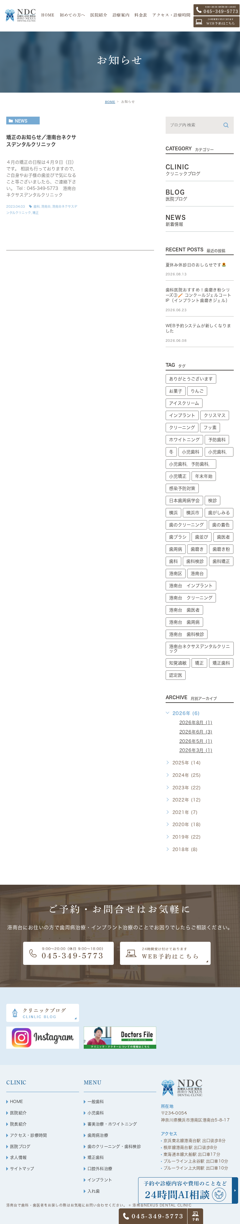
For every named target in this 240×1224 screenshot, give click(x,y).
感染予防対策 (182, 488)
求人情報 (18, 1157)
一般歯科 (96, 1102)
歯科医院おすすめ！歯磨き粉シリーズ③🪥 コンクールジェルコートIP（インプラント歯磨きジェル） (199, 295)
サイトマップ (22, 1169)
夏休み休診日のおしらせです (194, 265)
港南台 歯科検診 (186, 634)
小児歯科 (190, 452)
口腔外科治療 (100, 1169)
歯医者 (223, 537)
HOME (110, 102)
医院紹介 (18, 1113)
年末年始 (203, 476)
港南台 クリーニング (190, 598)
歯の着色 (221, 525)
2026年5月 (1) (195, 741)
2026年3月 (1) (195, 750)
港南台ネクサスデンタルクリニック (199, 648)
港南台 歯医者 (184, 610)
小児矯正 (178, 476)
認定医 (175, 675)
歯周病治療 (98, 1135)
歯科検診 (195, 561)
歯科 (36, 206)
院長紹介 (18, 1124)
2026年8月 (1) (195, 722)
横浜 (173, 512)
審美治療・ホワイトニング (112, 1124)
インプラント (182, 415)
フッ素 (210, 427)
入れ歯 (94, 1191)
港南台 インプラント (191, 585)
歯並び (201, 537)
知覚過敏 (178, 663)
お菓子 (175, 391)
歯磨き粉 (221, 549)
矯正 (35, 212)
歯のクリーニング (186, 525)
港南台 (46, 206)
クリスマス (215, 415)
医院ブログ (20, 1146)
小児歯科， (219, 452)
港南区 (175, 573)
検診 (212, 500)
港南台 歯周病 (184, 622)
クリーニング (182, 427)
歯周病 (175, 549)
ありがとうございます (191, 379)
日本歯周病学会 (184, 500)
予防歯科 (217, 440)
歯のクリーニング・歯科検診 (114, 1146)
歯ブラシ (178, 537)
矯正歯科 (221, 663)
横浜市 (192, 512)
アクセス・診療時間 (28, 1135)
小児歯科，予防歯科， (191, 464)
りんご (197, 391)
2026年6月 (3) (195, 732)
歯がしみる (219, 512)
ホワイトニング (184, 440)
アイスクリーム (184, 403)
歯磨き (197, 549)
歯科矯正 (221, 561)
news (21, 121)
